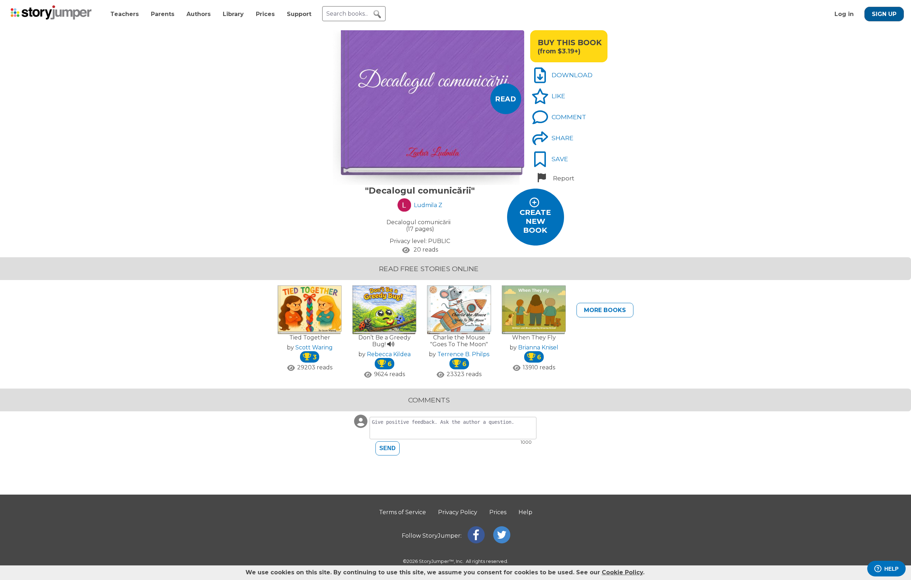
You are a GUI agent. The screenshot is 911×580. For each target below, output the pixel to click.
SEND (387, 448)
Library (233, 14)
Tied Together (309, 337)
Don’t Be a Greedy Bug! (384, 341)
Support (299, 14)
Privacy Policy (457, 512)
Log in (844, 14)
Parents (162, 14)
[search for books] (377, 14)
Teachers (124, 14)
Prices (265, 14)
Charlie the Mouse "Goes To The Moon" (459, 341)
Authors (198, 14)
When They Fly (534, 337)
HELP (891, 569)
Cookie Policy (622, 572)
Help (525, 512)
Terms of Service (402, 512)
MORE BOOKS (605, 310)
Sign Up (884, 14)
